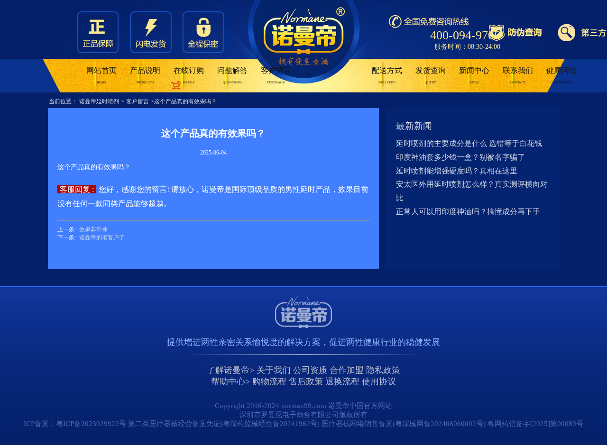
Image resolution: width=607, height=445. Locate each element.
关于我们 (274, 370)
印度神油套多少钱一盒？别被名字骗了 (460, 157)
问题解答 (232, 75)
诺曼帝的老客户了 (102, 237)
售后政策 (306, 381)
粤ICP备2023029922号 (91, 423)
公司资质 (310, 370)
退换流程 (342, 381)
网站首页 (101, 75)
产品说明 (145, 75)
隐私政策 (383, 370)
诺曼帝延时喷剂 (99, 101)
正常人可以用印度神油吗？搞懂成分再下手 (468, 212)
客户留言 (276, 75)
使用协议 (379, 381)
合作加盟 (347, 370)
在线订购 (189, 75)
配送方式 (387, 75)
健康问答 (561, 75)
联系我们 (518, 75)
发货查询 (430, 75)
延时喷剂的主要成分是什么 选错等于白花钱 (469, 143)
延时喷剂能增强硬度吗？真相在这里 (456, 171)
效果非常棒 (93, 229)
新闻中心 (474, 75)
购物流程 (269, 381)
